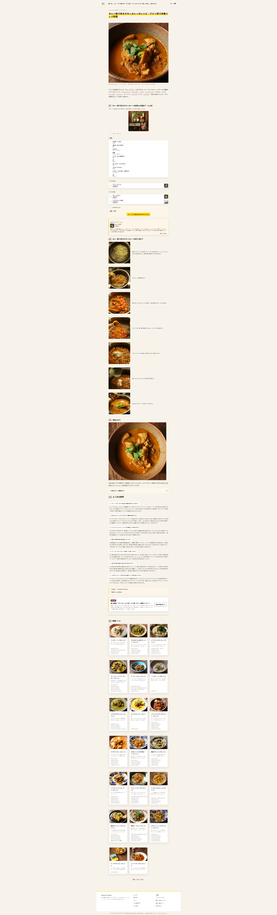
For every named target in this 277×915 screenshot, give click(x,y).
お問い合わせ (153, 3)
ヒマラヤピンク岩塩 (118, 200)
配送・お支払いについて (161, 900)
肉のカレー (118, 10)
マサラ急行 (128, 3)
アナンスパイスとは (136, 3)
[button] (171, 3)
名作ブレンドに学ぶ (117, 592)
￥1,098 (115, 186)
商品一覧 (110, 3)
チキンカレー (124, 10)
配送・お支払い (145, 3)
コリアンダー (135, 92)
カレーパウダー (129, 90)
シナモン (146, 94)
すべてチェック (116, 207)
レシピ (114, 3)
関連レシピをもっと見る (138, 879)
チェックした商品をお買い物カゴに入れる (138, 214)
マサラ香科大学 (121, 3)
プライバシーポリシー (162, 913)
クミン (142, 92)
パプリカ (134, 94)
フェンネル (112, 94)
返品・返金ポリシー (160, 903)
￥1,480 (115, 201)
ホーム (110, 10)
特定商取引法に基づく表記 (130, 913)
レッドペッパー (149, 92)
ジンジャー (119, 94)
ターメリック (126, 92)
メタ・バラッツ (114, 84)
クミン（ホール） (117, 184)
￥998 (115, 196)
